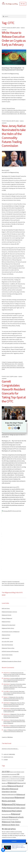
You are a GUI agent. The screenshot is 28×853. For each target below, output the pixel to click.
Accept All (14, 841)
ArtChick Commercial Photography (10, 651)
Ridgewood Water (6, 635)
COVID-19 (11, 776)
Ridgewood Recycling (6, 814)
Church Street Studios (7, 654)
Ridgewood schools (16, 817)
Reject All (14, 849)
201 (3, 771)
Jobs (21, 778)
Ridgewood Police (6, 621)
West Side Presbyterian (7, 644)
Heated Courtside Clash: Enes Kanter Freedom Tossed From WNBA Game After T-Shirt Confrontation (15, 710)
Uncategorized (15, 581)
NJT (6, 780)
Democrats (10, 110)
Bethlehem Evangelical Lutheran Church (11, 661)
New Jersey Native (11, 367)
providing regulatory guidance (11, 112)
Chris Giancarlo (11, 583)
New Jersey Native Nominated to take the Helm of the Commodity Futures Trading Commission (14, 136)
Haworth (20, 362)
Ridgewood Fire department (8, 625)
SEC (18, 113)
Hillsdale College (6, 658)
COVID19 (15, 776)
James (18, 27)
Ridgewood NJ (9, 804)
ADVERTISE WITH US (8, 757)
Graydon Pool (8, 778)
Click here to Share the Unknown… (10, 748)
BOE (15, 774)
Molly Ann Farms (6, 608)
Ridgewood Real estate (12, 811)
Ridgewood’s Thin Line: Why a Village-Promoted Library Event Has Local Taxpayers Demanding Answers (14, 698)
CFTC (5, 110)
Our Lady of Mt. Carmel (7, 641)
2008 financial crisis (9, 364)
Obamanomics (10, 780)
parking (20, 780)
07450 (7, 771)
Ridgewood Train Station (11, 822)
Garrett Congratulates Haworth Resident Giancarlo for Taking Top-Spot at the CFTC (14, 391)
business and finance (12, 362)
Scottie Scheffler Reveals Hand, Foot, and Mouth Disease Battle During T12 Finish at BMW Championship (15, 680)
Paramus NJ (15, 780)
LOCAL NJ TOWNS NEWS (9, 754)
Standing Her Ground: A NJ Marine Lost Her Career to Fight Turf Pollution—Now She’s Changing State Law (15, 674)
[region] (14, 839)
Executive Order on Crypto (19, 110)
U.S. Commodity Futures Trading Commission (13, 585)
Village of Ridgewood (7, 618)
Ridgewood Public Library (8, 628)
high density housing (15, 778)
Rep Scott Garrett (19, 583)
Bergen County (13, 772)
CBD (18, 774)
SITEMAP (6, 759)
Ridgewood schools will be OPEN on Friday (10, 819)
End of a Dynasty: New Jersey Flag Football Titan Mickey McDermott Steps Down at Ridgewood (14, 693)
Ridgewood (12, 783)
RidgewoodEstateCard (9, 794)
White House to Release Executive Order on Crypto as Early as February (14, 39)
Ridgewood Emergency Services (9, 611)
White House (23, 113)
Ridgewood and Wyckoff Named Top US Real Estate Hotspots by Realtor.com (15, 726)
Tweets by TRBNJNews (7, 737)
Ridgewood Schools (6, 615)
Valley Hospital (5, 638)
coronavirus (5, 777)
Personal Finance (11, 108)
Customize (14, 845)
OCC (3, 112)
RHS (6, 783)
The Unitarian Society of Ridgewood (10, 631)
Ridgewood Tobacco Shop (8, 648)
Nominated (19, 367)
